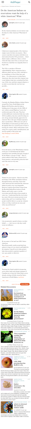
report (7, 38)
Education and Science (20, 331)
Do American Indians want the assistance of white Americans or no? (20, 296)
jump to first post (16, 284)
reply (3, 38)
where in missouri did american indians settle (20, 405)
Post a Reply (24, 284)
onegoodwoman (13, 213)
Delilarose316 (12, 233)
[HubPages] (15, 2)
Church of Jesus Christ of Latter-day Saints (20, 358)
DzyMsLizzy (12, 141)
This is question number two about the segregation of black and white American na (20, 338)
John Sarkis (12, 43)
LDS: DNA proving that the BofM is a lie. (19, 363)
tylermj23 (11, 22)
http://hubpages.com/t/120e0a (10, 133)
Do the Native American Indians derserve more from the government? (20, 315)
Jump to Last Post (11, 19)
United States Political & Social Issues (19, 381)
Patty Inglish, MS (13, 94)
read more (21, 277)
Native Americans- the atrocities (19, 385)
